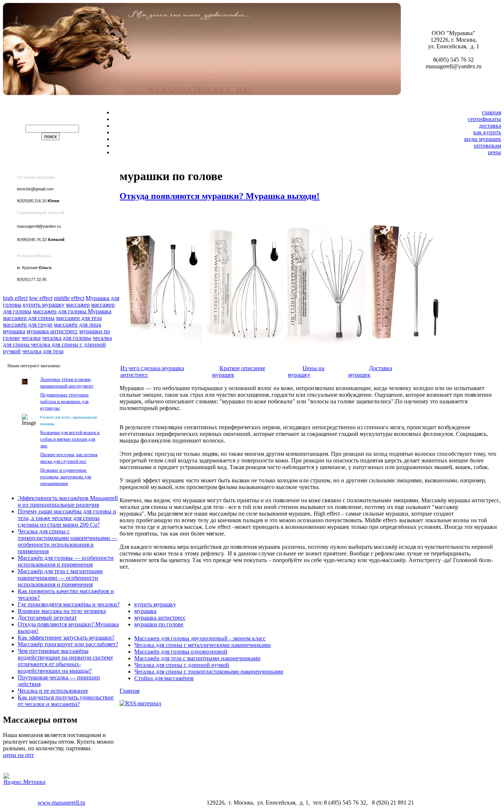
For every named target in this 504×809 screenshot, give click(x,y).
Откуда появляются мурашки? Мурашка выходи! (220, 196)
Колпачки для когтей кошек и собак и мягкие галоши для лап (70, 439)
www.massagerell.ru (61, 802)
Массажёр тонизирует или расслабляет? (68, 644)
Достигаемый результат (47, 618)
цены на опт (18, 755)
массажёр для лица (77, 324)
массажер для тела (79, 318)
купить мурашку (44, 305)
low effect (40, 298)
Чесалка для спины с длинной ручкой (181, 665)
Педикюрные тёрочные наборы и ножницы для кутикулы (64, 401)
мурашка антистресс (52, 331)
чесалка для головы (66, 338)
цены (494, 152)
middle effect (69, 298)
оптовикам (487, 145)
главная (491, 112)
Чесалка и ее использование (53, 691)
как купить (487, 132)
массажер (78, 305)
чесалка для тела (42, 351)
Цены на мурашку (306, 371)
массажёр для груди (27, 324)
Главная (129, 691)
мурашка (14, 331)
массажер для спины (29, 318)
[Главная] (128, 93)
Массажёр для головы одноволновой (180, 651)
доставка (490, 126)
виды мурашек (482, 139)
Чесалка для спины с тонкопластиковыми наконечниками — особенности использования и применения (67, 541)
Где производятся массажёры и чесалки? (69, 604)
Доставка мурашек (370, 371)
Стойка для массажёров (164, 678)
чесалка (31, 338)
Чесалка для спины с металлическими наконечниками (202, 645)
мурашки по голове (158, 624)
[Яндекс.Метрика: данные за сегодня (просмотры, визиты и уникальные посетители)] (24, 779)
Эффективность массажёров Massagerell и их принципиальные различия (68, 501)
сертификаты (484, 119)
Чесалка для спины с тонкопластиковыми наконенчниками (208, 671)
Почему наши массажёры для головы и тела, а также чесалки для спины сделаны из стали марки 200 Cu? (67, 518)
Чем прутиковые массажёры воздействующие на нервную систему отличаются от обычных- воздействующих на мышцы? (65, 661)
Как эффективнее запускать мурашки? (66, 637)
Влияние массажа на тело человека (62, 611)
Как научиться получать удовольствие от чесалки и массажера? (66, 700)
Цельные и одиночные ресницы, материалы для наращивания (65, 476)
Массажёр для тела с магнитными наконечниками (197, 658)
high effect (15, 298)
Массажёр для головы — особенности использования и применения (66, 561)
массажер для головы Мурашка (72, 311)
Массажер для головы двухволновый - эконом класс (200, 638)
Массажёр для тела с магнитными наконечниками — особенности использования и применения (60, 578)
